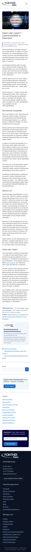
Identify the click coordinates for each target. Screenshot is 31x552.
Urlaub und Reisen (7, 415)
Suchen (27, 369)
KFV (6, 131)
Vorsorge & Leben (8, 499)
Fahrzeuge (6, 488)
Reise (4, 504)
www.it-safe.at (10, 263)
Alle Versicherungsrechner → (11, 509)
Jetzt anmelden (10, 444)
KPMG (12, 133)
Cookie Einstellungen (9, 542)
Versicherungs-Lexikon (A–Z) (11, 534)
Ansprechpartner (8, 524)
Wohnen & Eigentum (8, 423)
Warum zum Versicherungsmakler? (13, 532)
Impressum (6, 529)
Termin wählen (9, 386)
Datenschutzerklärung (9, 539)
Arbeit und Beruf (7, 399)
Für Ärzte (5, 507)
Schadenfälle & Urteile (9, 412)
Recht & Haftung (8, 496)
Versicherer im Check (8, 417)
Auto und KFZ (6, 402)
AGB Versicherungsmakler (11, 537)
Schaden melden (8, 521)
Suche (4, 366)
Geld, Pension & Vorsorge (10, 405)
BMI (14, 257)
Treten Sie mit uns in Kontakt (16, 314)
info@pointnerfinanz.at (10, 474)
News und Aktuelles (10, 349)
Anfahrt (5, 526)
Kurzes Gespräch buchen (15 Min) (13, 478)
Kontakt (5, 519)
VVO (19, 120)
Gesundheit (5, 407)
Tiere (4, 501)
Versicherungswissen (8, 420)
